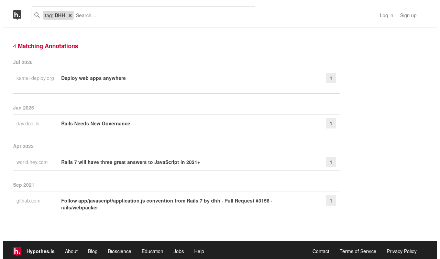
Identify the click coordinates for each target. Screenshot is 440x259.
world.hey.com (32, 161)
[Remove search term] (70, 15)
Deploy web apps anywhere (93, 77)
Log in (386, 15)
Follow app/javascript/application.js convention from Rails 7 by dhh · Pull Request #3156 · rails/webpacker (166, 204)
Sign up (408, 15)
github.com (29, 200)
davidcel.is (28, 123)
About (71, 251)
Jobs (179, 251)
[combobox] (162, 15)
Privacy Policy (402, 251)
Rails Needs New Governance (95, 123)
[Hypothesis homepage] (22, 15)
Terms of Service (358, 251)
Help (199, 251)
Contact (320, 251)
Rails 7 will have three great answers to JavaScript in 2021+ (130, 161)
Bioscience (119, 251)
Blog (93, 251)
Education (152, 251)
